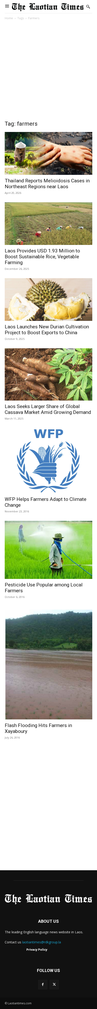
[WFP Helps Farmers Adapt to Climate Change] (48, 460)
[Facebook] (42, 984)
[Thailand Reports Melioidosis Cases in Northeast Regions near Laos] (48, 153)
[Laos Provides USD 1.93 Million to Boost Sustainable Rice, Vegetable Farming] (48, 223)
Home (9, 18)
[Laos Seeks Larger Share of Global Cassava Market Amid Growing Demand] (48, 374)
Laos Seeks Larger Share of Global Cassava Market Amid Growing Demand (48, 409)
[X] (54, 984)
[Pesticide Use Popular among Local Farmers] (48, 550)
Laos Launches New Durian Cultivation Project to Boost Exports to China (47, 329)
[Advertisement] (48, 71)
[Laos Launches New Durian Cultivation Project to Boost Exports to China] (48, 299)
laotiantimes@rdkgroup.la (41, 942)
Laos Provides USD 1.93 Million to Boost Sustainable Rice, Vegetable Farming (42, 256)
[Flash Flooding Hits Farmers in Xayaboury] (48, 663)
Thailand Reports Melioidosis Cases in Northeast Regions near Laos (47, 183)
